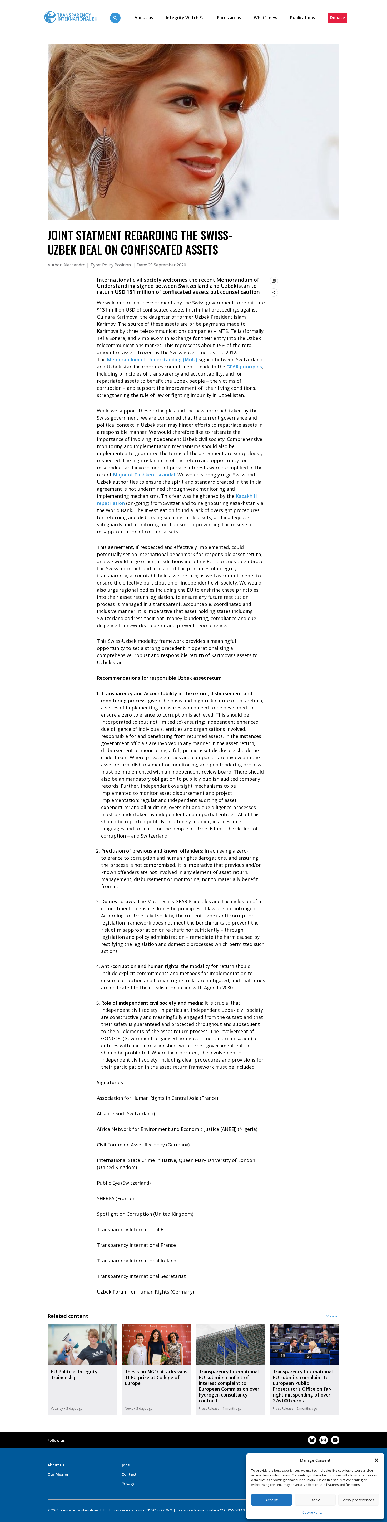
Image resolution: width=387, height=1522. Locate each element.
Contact (129, 1474)
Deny (315, 1499)
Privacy (128, 1483)
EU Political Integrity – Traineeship (76, 1374)
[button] (376, 1460)
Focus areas (229, 18)
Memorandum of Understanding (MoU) (152, 359)
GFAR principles (244, 366)
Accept (271, 1499)
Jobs (126, 1464)
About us (144, 18)
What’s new (265, 18)
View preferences (359, 1499)
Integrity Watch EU (185, 18)
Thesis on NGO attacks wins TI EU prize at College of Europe (156, 1377)
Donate (337, 18)
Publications (302, 18)
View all (332, 1316)
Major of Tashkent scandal (144, 474)
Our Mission (59, 1474)
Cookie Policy (312, 1512)
